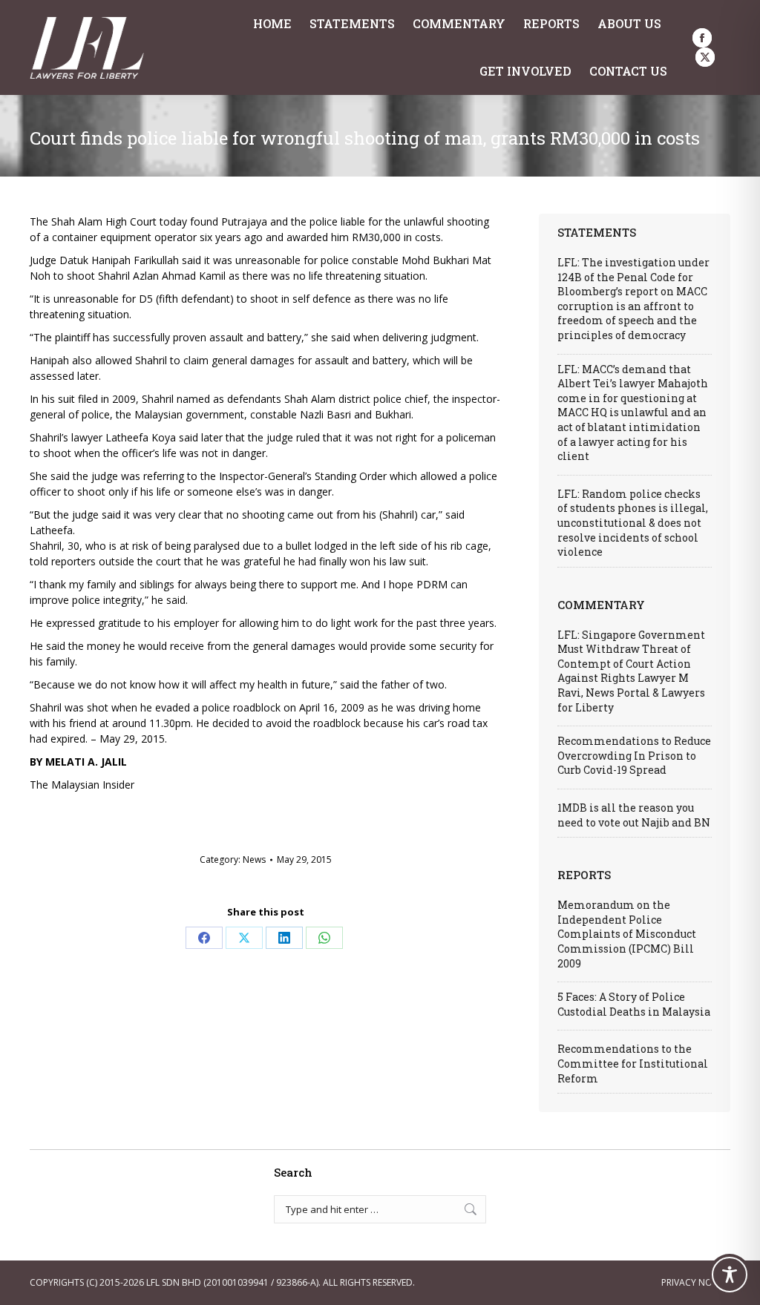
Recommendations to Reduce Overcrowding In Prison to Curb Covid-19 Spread (634, 755)
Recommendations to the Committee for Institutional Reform (632, 1063)
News (254, 859)
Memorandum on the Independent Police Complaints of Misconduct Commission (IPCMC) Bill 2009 (626, 934)
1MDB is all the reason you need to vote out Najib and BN (633, 815)
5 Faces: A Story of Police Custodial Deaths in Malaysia (633, 1004)
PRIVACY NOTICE (695, 1282)
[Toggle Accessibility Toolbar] (729, 1274)
